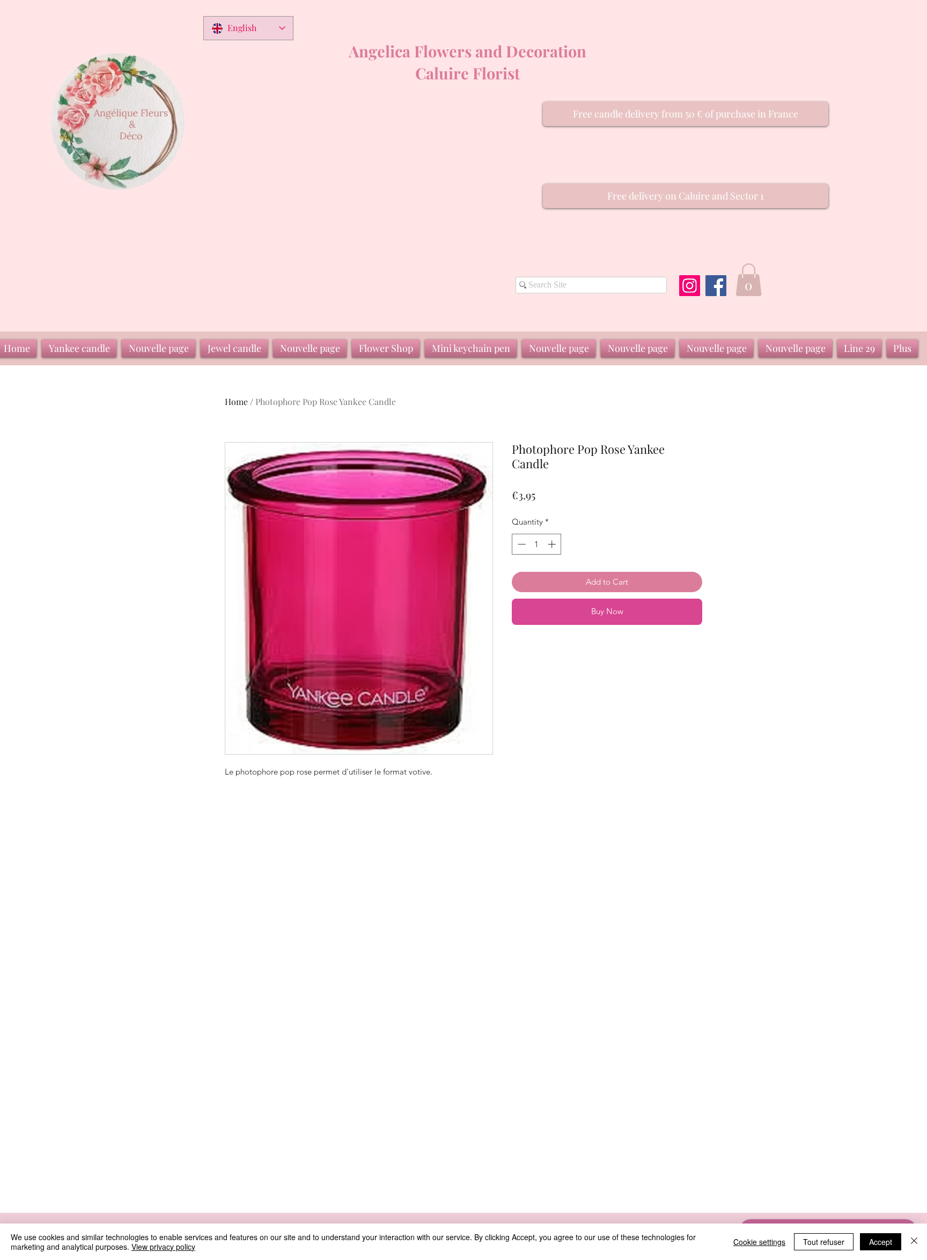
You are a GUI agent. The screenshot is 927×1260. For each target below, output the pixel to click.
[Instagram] (689, 285)
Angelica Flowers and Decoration (467, 51)
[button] (685, 114)
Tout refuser (823, 1241)
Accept (880, 1241)
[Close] (914, 1241)
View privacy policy (163, 1246)
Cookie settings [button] (759, 1241)
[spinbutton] (537, 544)
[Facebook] (715, 285)
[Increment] (553, 544)
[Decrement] (520, 544)
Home (236, 401)
